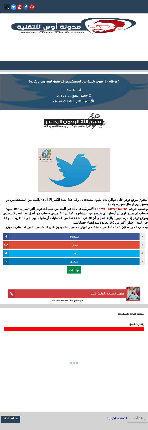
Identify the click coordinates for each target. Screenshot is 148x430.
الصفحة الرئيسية (117, 418)
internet (57, 101)
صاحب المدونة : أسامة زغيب (107, 293)
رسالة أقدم (11, 418)
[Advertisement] (74, 48)
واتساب (74, 270)
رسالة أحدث (138, 418)
